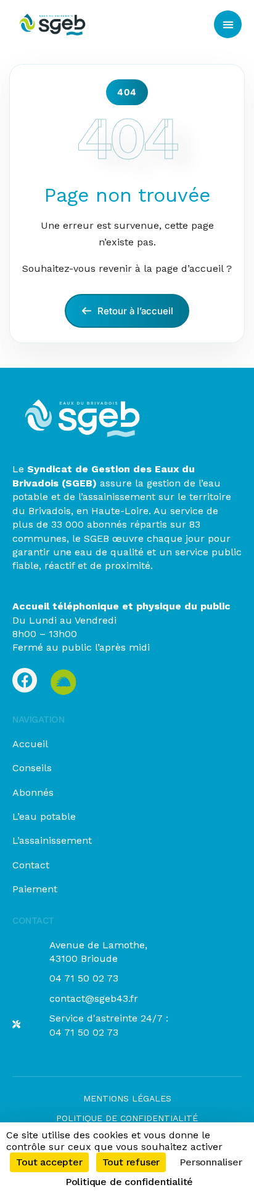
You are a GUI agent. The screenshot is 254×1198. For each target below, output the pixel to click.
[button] (227, 24)
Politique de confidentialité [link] (129, 1182)
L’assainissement (52, 840)
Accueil (30, 744)
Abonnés (33, 792)
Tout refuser (131, 1162)
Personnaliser (210, 1162)
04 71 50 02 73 (83, 978)
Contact (30, 865)
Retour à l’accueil (134, 311)
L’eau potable (44, 816)
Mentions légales (127, 1098)
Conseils (32, 768)
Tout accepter (49, 1162)
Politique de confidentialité (127, 1118)
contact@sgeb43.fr (93, 998)
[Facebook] (24, 680)
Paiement (34, 889)
